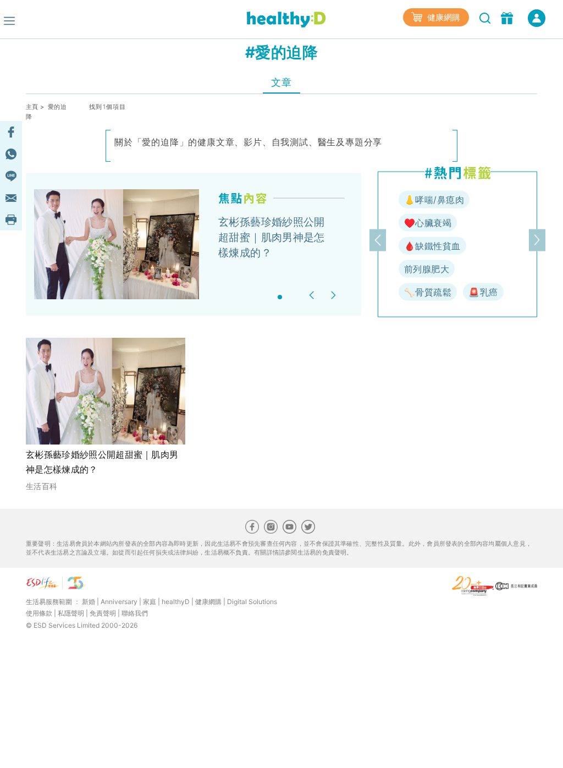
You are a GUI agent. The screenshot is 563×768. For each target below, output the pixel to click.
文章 (281, 82)
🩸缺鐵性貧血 (432, 245)
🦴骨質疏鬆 (427, 292)
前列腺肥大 (426, 269)
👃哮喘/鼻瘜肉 (434, 199)
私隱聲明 (71, 613)
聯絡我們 (135, 613)
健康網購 (442, 17)
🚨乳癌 (483, 292)
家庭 (149, 601)
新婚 (88, 601)
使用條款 (39, 613)
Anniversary (119, 601)
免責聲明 (103, 613)
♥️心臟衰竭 (427, 222)
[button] (313, 295)
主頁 (32, 107)
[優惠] (508, 17)
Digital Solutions (252, 601)
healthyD (176, 601)
